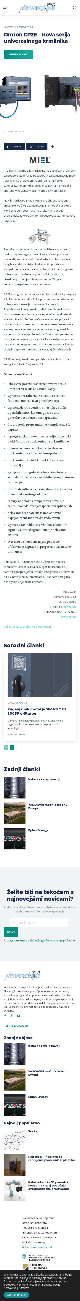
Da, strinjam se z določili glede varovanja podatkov (41, 940)
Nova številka (17, 703)
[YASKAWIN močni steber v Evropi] (14, 813)
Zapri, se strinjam (16, 1294)
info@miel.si (68, 606)
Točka (33, 1131)
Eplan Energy (38, 830)
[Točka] (14, 1139)
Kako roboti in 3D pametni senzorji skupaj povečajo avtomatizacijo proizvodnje (49, 1185)
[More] (52, 146)
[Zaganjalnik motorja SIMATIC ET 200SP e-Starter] (40, 675)
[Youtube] (18, 1016)
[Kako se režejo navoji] (14, 787)
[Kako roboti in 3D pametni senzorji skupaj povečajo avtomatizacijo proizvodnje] (14, 1190)
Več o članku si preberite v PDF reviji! (27, 626)
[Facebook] (5, 1016)
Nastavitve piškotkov (16, 1288)
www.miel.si (68, 617)
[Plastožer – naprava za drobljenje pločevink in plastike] (14, 1165)
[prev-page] (6, 747)
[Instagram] (11, 1016)
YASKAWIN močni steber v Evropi (47, 806)
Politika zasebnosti (16, 1025)
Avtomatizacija (19, 27)
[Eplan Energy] (14, 838)
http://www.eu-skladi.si (37, 1247)
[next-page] (12, 747)
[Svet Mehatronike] (37, 7)
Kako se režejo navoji (44, 779)
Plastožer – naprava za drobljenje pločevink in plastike (51, 1158)
